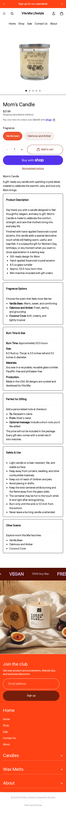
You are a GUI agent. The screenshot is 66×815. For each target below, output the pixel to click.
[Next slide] (62, 4)
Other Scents (13, 525)
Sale (29, 24)
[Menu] (4, 13)
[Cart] (62, 14)
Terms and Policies (33, 805)
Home (12, 24)
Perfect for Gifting (16, 399)
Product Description (17, 200)
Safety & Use (13, 453)
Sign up (31, 696)
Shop (21, 24)
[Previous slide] (4, 4)
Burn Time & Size (15, 333)
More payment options (33, 168)
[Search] (12, 14)
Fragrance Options (16, 289)
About (53, 24)
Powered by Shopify (45, 797)
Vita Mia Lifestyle (27, 797)
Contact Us (41, 24)
